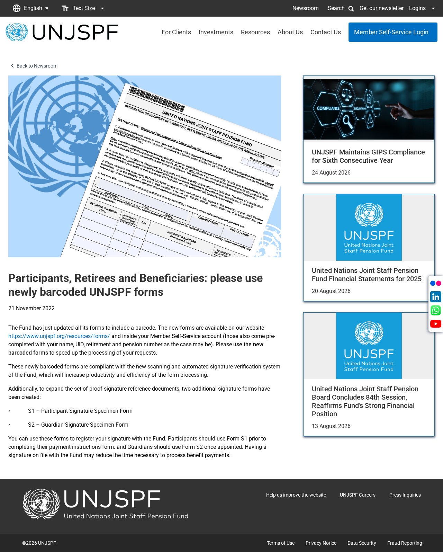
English (33, 8)
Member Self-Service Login (391, 32)
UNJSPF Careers (358, 495)
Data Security (361, 543)
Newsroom (305, 8)
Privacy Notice (321, 543)
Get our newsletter (382, 8)
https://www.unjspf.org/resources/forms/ (59, 336)
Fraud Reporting (404, 543)
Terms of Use (281, 543)
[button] (30, 8)
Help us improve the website (296, 495)
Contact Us (325, 32)
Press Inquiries (405, 495)
